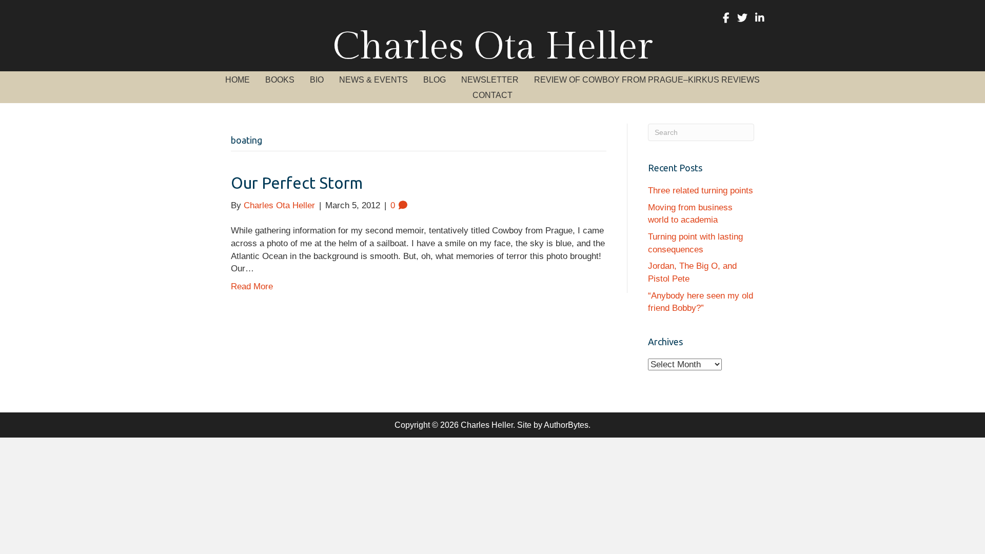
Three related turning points (700, 190)
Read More (252, 286)
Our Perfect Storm (297, 183)
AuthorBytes (566, 425)
